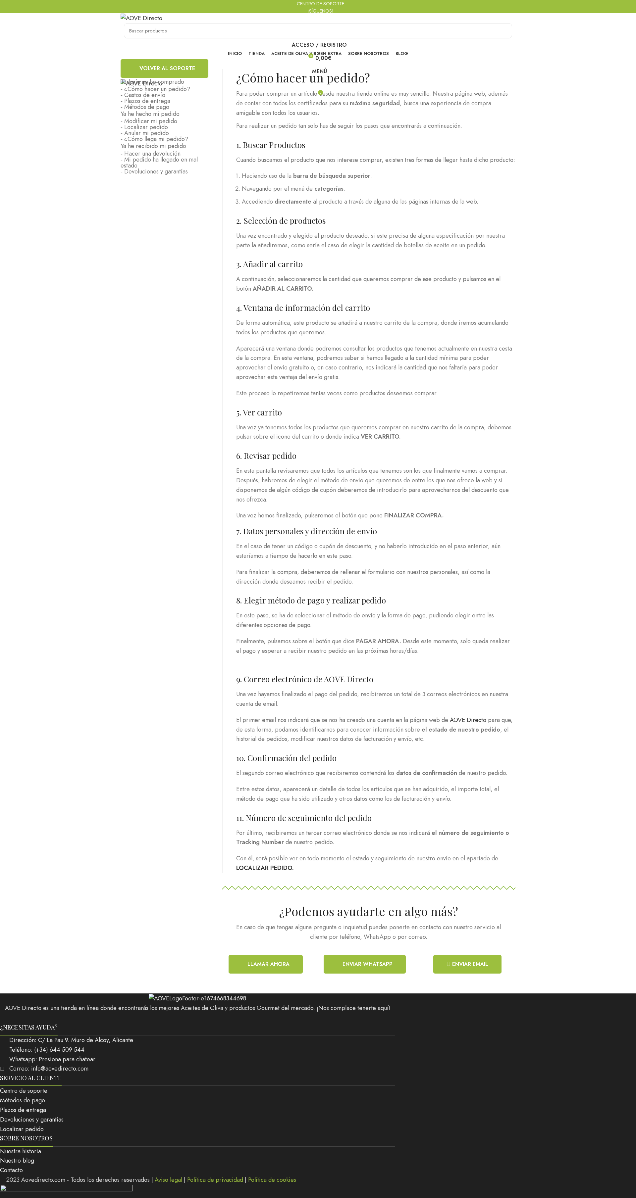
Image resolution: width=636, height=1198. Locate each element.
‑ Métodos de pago (145, 107)
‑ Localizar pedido (144, 127)
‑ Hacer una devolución (151, 154)
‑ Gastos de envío (143, 95)
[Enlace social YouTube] (206, 1018)
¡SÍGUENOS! (320, 11)
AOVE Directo (468, 720)
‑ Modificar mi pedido (149, 121)
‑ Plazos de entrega (145, 101)
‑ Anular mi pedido (145, 133)
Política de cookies (272, 1179)
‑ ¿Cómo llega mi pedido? (154, 139)
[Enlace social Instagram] (197, 1018)
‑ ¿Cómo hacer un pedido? (155, 89)
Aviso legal (168, 1179)
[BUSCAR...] (503, 30)
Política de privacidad (215, 1179)
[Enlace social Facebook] (189, 1018)
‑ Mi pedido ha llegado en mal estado (159, 162)
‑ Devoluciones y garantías (154, 171)
